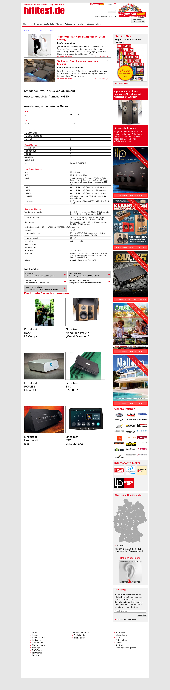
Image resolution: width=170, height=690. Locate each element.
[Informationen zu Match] (131, 438)
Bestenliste (49, 24)
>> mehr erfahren (122, 83)
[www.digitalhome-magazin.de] (119, 477)
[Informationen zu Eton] (131, 426)
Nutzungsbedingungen (126, 647)
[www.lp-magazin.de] (119, 490)
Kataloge (36, 647)
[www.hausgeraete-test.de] (130, 477)
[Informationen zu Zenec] (142, 456)
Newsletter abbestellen (126, 619)
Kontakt (119, 645)
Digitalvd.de (79, 635)
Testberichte (36, 24)
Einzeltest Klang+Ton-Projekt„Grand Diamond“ (77, 333)
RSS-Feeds (37, 650)
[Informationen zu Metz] (142, 438)
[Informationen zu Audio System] (131, 415)
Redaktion (36, 640)
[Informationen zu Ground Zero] (119, 432)
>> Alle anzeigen (102, 56)
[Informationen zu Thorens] (142, 450)
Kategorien (70, 24)
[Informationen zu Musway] (119, 444)
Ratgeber (90, 24)
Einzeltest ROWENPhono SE (30, 386)
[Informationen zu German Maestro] (142, 426)
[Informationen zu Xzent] (131, 456)
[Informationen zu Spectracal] (131, 450)
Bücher (35, 635)
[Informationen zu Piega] (142, 444)
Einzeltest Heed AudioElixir (31, 440)
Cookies (119, 642)
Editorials (36, 655)
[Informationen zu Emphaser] (142, 420)
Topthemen (37, 652)
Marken (59, 24)
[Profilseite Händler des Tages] (130, 583)
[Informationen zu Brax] (119, 420)
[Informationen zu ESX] (119, 426)
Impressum (121, 632)
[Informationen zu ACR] (119, 415)
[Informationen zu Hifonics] (142, 432)
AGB (118, 637)
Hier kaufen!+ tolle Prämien (138, 21)
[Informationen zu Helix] (131, 432)
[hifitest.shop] (129, 490)
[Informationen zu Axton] (142, 415)
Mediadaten (121, 635)
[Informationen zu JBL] (119, 438)
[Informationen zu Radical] (119, 450)
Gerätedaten (37, 642)
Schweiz (121, 545)
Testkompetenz (39, 637)
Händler (80, 24)
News (26, 24)
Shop (98, 24)
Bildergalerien (38, 645)
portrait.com (79, 637)
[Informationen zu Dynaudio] (131, 420)
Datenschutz (121, 640)
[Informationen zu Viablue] (119, 456)
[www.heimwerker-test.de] (142, 477)
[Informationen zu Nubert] (131, 444)
